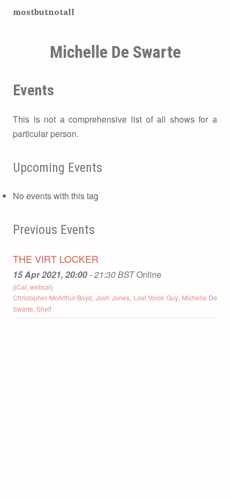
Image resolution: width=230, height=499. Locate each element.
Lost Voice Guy (156, 297)
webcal (40, 286)
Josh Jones (112, 297)
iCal (21, 286)
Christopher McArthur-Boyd (52, 297)
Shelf (43, 308)
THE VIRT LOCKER (55, 259)
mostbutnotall (43, 11)
